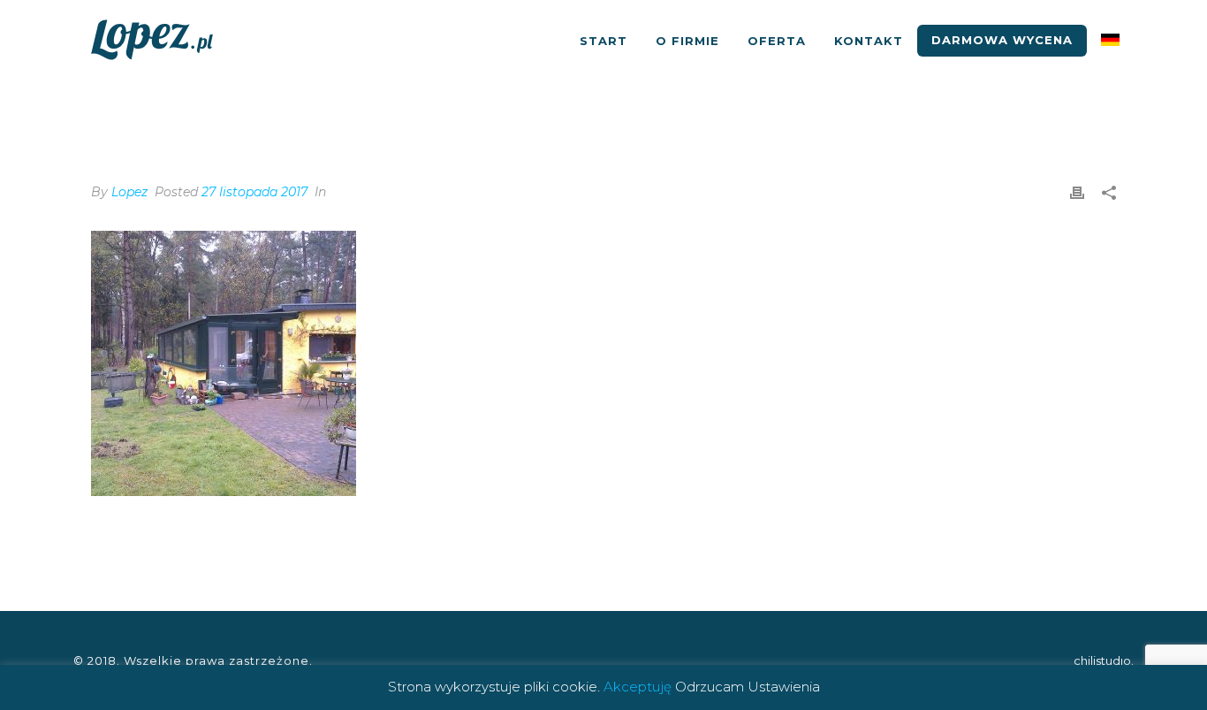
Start (603, 41)
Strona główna (994, 107)
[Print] (1077, 192)
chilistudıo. (1104, 660)
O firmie (687, 41)
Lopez (129, 192)
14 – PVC (1082, 107)
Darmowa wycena (1002, 40)
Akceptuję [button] (638, 686)
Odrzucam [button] (709, 686)
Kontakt (868, 41)
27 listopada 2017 (254, 192)
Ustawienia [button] (784, 686)
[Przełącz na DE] (1110, 40)
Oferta (777, 41)
